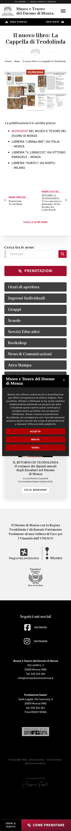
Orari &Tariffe (11, 825)
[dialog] (35, 415)
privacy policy (36, 759)
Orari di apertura (23, 286)
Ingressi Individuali (26, 298)
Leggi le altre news (35, 222)
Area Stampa (19, 365)
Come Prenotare (49, 825)
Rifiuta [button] (35, 439)
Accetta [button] (35, 431)
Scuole (14, 320)
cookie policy (54, 759)
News (17, 61)
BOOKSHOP (20, 131)
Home (8, 61)
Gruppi (14, 309)
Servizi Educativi (24, 331)
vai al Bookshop (35, 490)
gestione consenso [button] (35, 763)
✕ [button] (64, 380)
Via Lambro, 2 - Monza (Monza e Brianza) (35, 2)
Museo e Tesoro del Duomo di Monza (35, 11)
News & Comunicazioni (30, 353)
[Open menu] (63, 11)
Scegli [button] (35, 447)
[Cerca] (62, 254)
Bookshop (17, 342)
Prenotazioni (38, 271)
